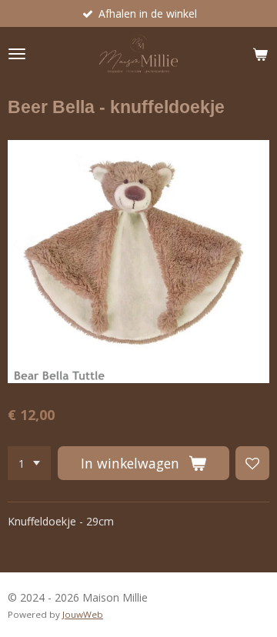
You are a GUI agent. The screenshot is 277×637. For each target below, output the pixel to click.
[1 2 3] (29, 463)
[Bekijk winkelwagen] (260, 54)
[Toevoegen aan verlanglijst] (252, 463)
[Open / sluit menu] (17, 54)
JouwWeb (82, 614)
